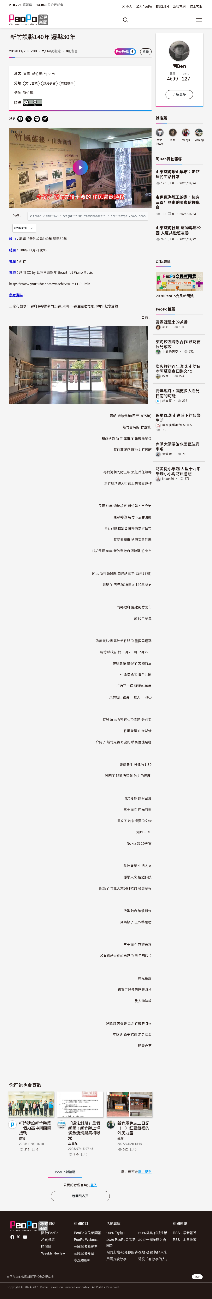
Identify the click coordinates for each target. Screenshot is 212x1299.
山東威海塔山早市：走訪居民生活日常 (178, 174)
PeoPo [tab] (65, 1172)
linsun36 (168, 478)
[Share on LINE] (37, 119)
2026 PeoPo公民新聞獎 (121, 1242)
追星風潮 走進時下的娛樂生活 (178, 417)
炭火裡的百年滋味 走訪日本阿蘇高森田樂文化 (178, 368)
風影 (165, 327)
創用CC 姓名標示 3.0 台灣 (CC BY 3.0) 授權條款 (33, 102)
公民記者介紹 (84, 1253)
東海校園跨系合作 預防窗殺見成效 (178, 344)
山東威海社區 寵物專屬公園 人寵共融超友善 (178, 230)
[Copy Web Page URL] (45, 119)
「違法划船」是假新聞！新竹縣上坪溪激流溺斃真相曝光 (84, 1130)
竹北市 (49, 74)
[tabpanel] (80, 1185)
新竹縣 (37, 74)
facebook (12, 1237)
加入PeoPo (144, 6)
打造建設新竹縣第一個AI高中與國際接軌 (35, 1128)
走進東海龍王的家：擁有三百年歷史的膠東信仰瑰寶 (178, 202)
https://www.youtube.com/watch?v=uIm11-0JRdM (50, 283)
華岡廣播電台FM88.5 (177, 425)
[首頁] (28, 20)
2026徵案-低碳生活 (152, 1232)
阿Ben (179, 65)
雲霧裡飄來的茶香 (172, 322)
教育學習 (49, 83)
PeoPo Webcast (86, 1239)
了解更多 (179, 94)
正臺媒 (73, 1143)
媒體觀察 (67, 83)
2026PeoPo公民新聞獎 (175, 295)
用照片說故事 (116, 1258)
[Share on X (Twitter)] (28, 119)
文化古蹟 (31, 83)
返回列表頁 (80, 1196)
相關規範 (48, 1239)
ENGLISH (162, 6)
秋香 (165, 376)
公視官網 (179, 6)
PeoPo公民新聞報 (87, 1232)
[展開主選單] (199, 20)
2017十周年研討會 (152, 1239)
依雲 (22, 1138)
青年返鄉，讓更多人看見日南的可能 (178, 393)
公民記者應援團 (86, 1246)
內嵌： (17, 216)
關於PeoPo (49, 1232)
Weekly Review (53, 1253)
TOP (197, 1277)
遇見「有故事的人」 (153, 1258)
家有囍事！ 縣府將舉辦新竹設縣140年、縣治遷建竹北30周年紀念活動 (65, 305)
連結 (120, 1138)
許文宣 (167, 401)
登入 (129, 6)
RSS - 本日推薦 (184, 1239)
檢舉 (146, 51)
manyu (186, 140)
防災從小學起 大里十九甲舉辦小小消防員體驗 (178, 471)
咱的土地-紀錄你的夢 (122, 1252)
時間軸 (46, 1246)
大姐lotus (160, 141)
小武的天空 (170, 351)
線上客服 (196, 6)
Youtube (25, 1237)
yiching (199, 140)
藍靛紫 (167, 454)
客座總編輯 (82, 1260)
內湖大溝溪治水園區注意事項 (178, 446)
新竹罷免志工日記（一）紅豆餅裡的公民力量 (133, 1128)
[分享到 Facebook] (20, 119)
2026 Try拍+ (115, 1232)
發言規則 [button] (145, 1172)
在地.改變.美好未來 (152, 1252)
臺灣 (26, 74)
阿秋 (173, 140)
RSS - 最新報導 (184, 1232)
